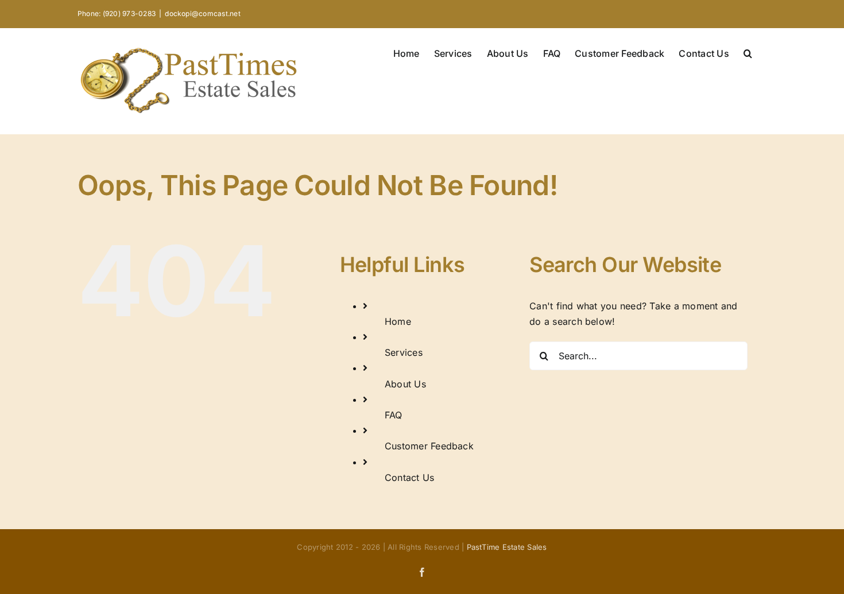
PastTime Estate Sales (507, 547)
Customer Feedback (429, 446)
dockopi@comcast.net (203, 13)
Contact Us (409, 477)
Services (404, 352)
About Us (405, 384)
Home (398, 321)
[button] (748, 52)
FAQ (393, 415)
